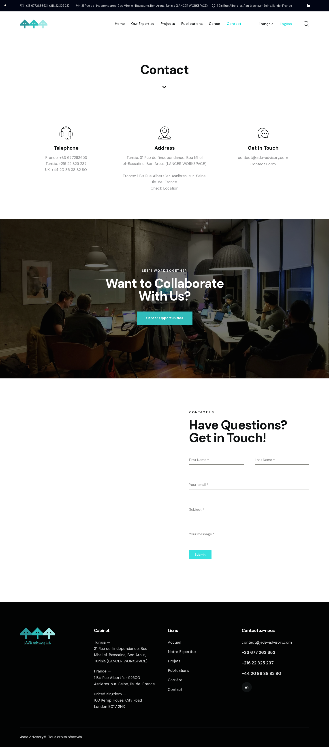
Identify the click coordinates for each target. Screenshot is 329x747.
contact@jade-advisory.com (263, 157)
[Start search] (306, 24)
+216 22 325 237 (73, 163)
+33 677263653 (73, 157)
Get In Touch (263, 148)
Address (164, 148)
